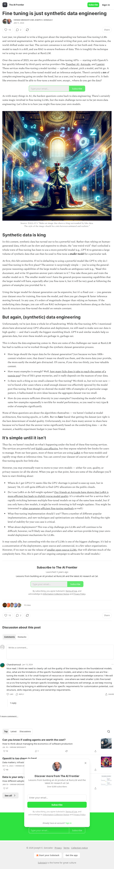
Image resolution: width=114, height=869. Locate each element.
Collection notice (79, 847)
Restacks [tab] (22, 637)
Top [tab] (6, 731)
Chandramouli (14, 664)
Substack (42, 862)
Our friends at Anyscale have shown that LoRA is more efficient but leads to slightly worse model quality (58, 494)
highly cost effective (47, 449)
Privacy (58, 847)
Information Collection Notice (56, 814)
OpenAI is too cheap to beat (19, 758)
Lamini (100, 64)
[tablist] (15, 637)
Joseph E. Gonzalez (43, 20)
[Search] (109, 731)
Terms (66, 847)
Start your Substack (49, 855)
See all (8, 795)
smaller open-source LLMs (62, 550)
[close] (85, 763)
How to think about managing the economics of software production (37, 743)
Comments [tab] (9, 637)
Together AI (72, 64)
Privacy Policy (79, 814)
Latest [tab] (14, 731)
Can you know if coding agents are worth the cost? (34, 739)
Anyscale (85, 64)
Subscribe (93, 4)
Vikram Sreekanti (22, 20)
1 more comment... (9, 716)
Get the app (72, 855)
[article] (57, 745)
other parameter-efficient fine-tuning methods (48, 508)
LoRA (77, 453)
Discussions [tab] (25, 731)
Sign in (106, 4)
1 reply (13, 703)
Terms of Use (71, 811)
